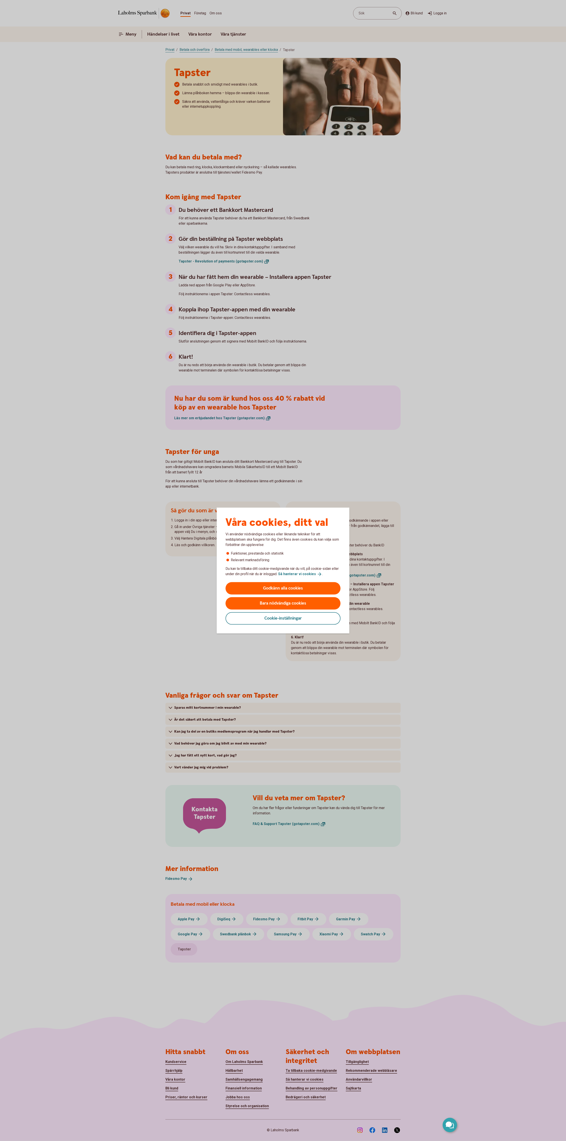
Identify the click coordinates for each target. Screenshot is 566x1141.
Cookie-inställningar (283, 618)
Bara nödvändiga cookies (283, 603)
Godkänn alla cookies (283, 588)
